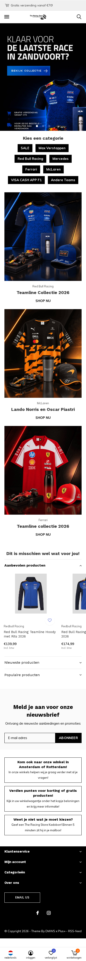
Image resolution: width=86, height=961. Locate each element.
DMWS (50, 931)
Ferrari (31, 169)
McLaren (53, 169)
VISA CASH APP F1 (26, 180)
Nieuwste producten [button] (21, 662)
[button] (6, 16)
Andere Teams (63, 180)
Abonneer (68, 738)
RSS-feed (75, 931)
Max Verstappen (52, 148)
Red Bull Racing (30, 159)
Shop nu (43, 301)
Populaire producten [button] (22, 675)
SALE (25, 148)
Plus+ (61, 931)
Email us (22, 897)
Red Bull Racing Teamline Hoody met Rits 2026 (30, 634)
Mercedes (60, 159)
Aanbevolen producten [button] (24, 565)
